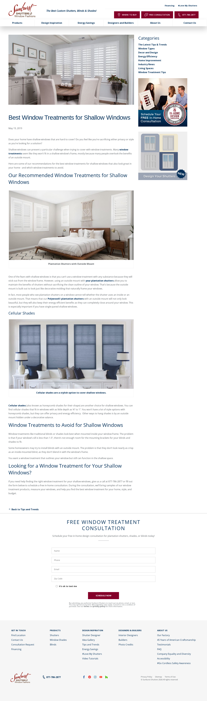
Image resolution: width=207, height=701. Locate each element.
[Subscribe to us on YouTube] (100, 677)
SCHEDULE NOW (103, 595)
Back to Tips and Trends (25, 509)
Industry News (146, 64)
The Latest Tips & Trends (152, 44)
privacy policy (99, 606)
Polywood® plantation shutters (66, 298)
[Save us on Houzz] (106, 677)
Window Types (146, 48)
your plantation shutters (100, 280)
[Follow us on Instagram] (95, 677)
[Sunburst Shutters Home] (22, 9)
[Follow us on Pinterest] (89, 677)
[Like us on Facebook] (84, 677)
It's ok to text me (68, 586)
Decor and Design (148, 52)
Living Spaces (145, 68)
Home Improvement (149, 60)
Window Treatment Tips (152, 72)
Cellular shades (17, 405)
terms (86, 606)
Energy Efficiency (147, 56)
